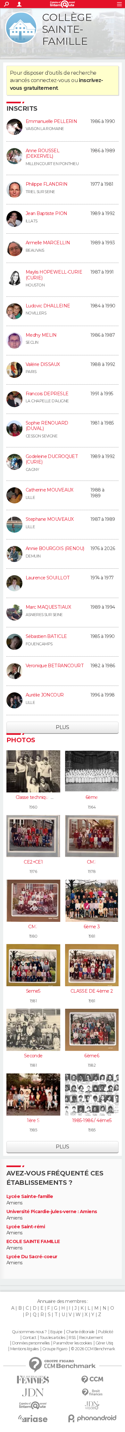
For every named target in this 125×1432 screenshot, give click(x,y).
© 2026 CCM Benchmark (93, 1349)
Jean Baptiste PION (46, 213)
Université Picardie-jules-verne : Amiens (51, 1211)
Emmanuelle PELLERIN (51, 121)
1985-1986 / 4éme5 (91, 1120)
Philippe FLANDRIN (46, 184)
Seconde (33, 1056)
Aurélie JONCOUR (45, 695)
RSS (72, 1337)
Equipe (56, 1332)
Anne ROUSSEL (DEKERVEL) (42, 153)
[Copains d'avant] (33, 1405)
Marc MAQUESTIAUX (48, 607)
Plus (62, 727)
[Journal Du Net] (33, 1393)
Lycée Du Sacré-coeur (31, 1256)
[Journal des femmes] (33, 1380)
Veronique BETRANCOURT (55, 666)
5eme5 (33, 991)
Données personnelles (31, 1343)
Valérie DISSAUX (43, 364)
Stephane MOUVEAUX (49, 519)
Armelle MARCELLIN (48, 243)
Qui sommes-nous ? (29, 1332)
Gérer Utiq (104, 1343)
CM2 (92, 862)
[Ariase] (33, 1418)
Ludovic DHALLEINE (48, 306)
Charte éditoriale (80, 1332)
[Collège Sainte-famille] (21, 28)
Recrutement (91, 1337)
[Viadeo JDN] (92, 1405)
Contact (29, 1337)
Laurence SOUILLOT (48, 578)
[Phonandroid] (92, 1418)
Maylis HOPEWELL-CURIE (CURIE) (54, 275)
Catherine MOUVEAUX (49, 490)
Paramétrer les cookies (72, 1343)
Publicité (105, 1332)
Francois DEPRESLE (47, 394)
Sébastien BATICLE (46, 636)
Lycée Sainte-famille (29, 1196)
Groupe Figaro (54, 1349)
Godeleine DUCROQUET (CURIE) (52, 459)
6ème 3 (92, 927)
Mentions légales (24, 1349)
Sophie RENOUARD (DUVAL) (47, 426)
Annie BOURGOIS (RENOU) (55, 548)
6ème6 (91, 1056)
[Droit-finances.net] (92, 1393)
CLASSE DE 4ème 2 (92, 991)
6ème (92, 797)
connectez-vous (50, 80)
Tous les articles (52, 1337)
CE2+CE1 (33, 862)
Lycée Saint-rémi (25, 1227)
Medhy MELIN (41, 335)
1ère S (33, 1120)
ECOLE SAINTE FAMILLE (33, 1241)
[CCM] (92, 1380)
